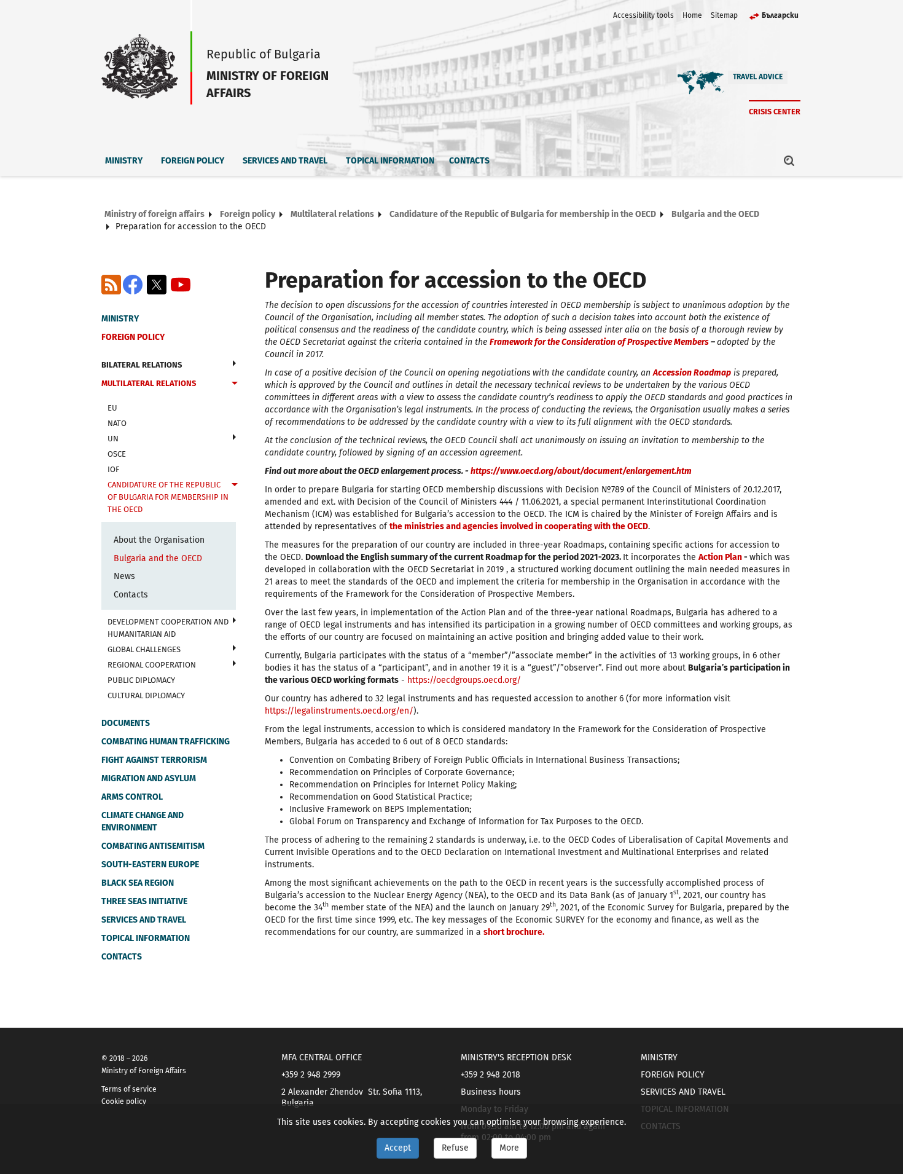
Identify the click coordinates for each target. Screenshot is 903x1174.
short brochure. (513, 932)
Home (692, 15)
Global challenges (144, 649)
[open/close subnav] (234, 363)
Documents (125, 723)
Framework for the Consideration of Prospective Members (599, 342)
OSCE (117, 454)
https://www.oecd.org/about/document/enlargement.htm (581, 471)
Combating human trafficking (165, 741)
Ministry (124, 161)
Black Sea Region (137, 883)
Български (780, 15)
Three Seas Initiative (144, 901)
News (124, 576)
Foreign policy (192, 161)
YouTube (180, 284)
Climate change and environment (142, 821)
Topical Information (390, 161)
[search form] (789, 160)
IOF (113, 469)
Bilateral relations (141, 364)
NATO (117, 423)
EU (112, 407)
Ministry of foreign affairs (154, 214)
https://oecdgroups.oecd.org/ (464, 680)
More (509, 1148)
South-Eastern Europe (150, 864)
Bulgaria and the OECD (715, 214)
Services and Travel (285, 161)
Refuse (455, 1148)
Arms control (132, 797)
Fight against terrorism (154, 760)
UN (113, 438)
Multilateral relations (332, 214)
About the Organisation (159, 540)
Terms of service (129, 1089)
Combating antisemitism (153, 846)
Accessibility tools (643, 15)
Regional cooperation (152, 664)
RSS (111, 284)
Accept (398, 1148)
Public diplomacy (141, 680)
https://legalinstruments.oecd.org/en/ (339, 711)
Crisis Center (774, 111)
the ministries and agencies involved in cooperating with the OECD (518, 526)
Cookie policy (123, 1101)
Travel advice (758, 77)
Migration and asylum (148, 778)
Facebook (133, 284)
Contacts (469, 161)
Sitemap (724, 15)
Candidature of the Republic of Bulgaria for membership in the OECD (522, 214)
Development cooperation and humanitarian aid (168, 628)
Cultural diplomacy (146, 695)
